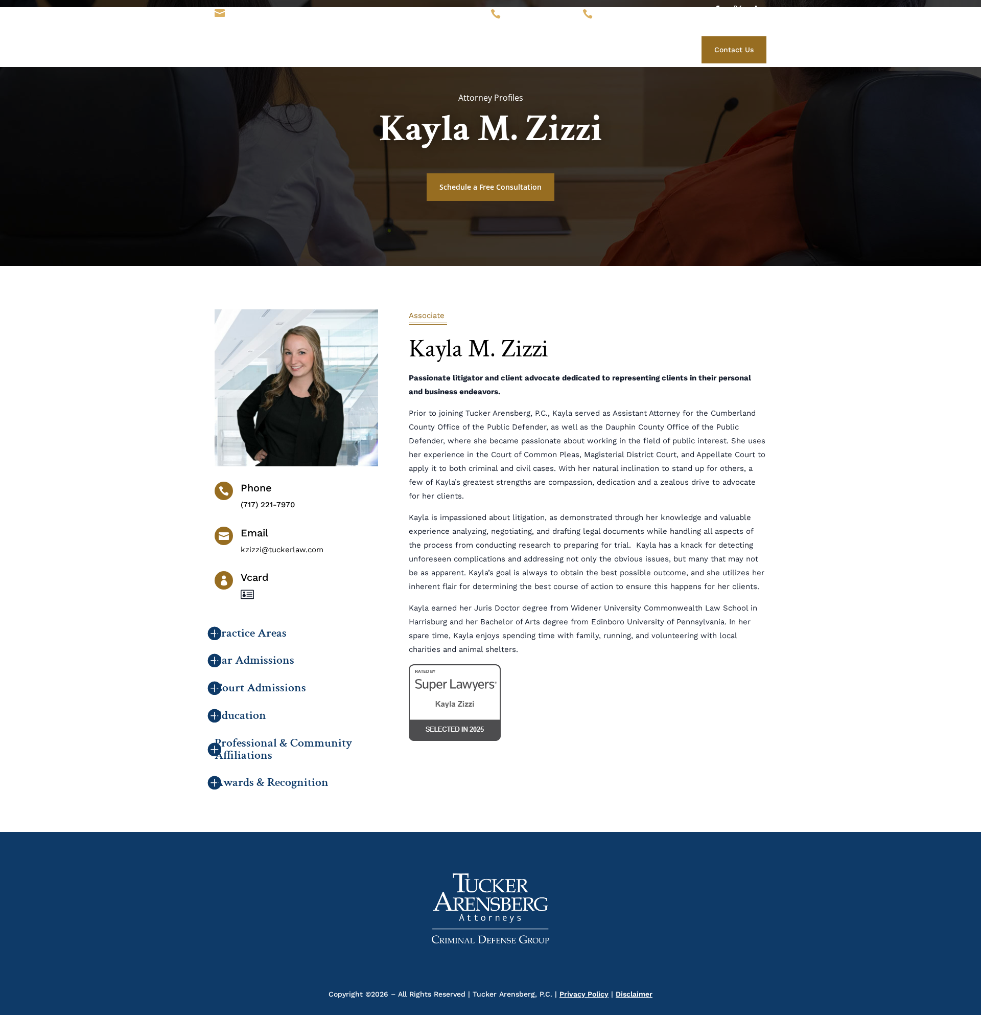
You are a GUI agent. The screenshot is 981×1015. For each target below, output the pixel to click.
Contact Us (734, 50)
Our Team (494, 48)
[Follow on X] (738, 10)
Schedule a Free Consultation (490, 187)
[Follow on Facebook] (717, 10)
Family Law (636, 48)
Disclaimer (634, 994)
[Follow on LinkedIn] (758, 10)
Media (595, 48)
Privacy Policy (584, 994)
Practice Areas (547, 48)
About (455, 48)
